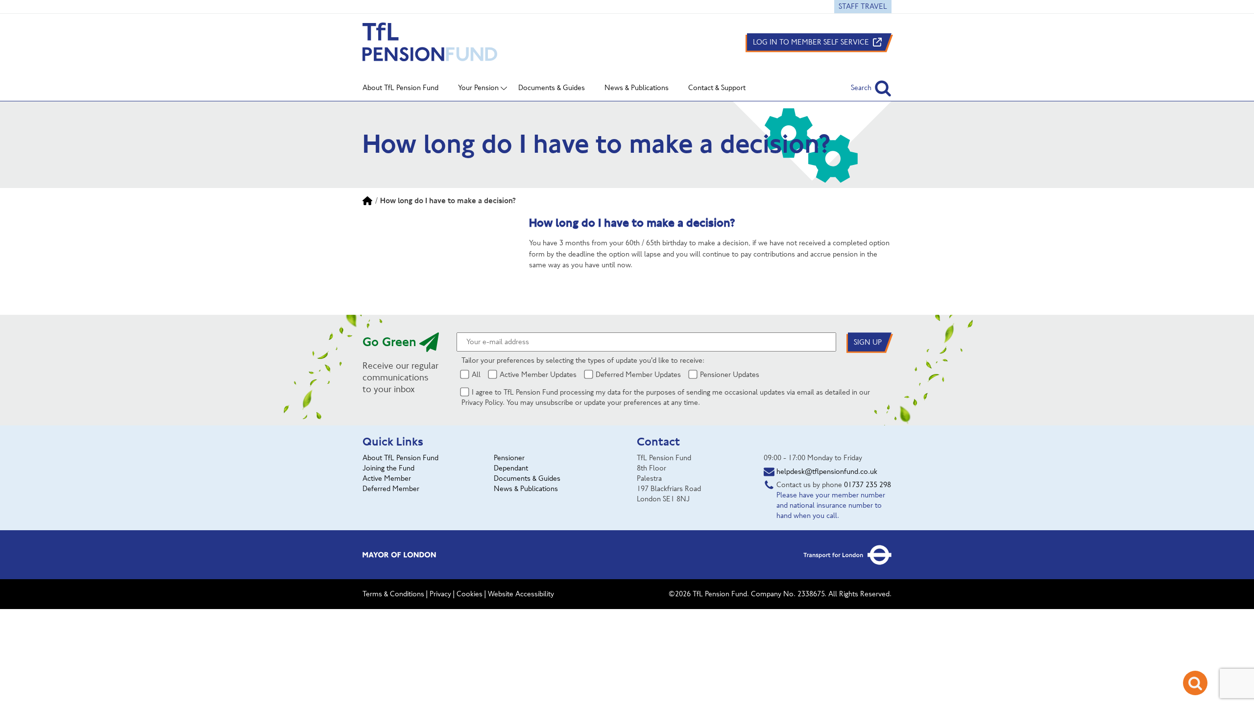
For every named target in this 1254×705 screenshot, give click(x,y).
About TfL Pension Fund (400, 458)
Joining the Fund (388, 468)
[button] (871, 87)
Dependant (511, 468)
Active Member (386, 478)
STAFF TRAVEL (863, 6)
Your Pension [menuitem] (478, 88)
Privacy (440, 594)
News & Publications (526, 489)
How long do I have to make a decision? (448, 200)
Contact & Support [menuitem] (717, 88)
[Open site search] (1195, 683)
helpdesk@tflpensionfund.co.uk (826, 471)
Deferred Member (390, 489)
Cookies (469, 594)
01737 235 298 (867, 485)
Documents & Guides (527, 478)
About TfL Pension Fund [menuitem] (400, 88)
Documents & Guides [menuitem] (551, 88)
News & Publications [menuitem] (636, 88)
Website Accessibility (521, 594)
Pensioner (509, 458)
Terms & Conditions (393, 594)
